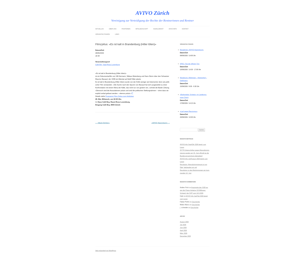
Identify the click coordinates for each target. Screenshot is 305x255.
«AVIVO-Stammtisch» (160, 123)
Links (117, 34)
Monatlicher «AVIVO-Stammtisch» (192, 50)
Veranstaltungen (102, 34)
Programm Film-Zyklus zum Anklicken (119, 96)
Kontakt (185, 29)
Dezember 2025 (185, 236)
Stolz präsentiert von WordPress (105, 251)
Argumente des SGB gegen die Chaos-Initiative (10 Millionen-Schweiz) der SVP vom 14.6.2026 (194, 190)
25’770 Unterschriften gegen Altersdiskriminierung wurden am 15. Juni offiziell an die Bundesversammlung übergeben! (194, 153)
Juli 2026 (183, 225)
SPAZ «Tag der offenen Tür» (190, 64)
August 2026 (184, 222)
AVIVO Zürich (152, 13)
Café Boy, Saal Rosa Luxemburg (107, 65)
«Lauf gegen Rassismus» (188, 111)
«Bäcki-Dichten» (102, 123)
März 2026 (183, 233)
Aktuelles (99, 29)
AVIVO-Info (173, 29)
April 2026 (183, 230)
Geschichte (196, 202)
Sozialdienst (158, 29)
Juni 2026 (183, 227)
